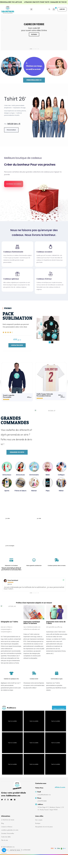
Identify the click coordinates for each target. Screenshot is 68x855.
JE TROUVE (34, 44)
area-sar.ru (4, 627)
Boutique (37, 823)
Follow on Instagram (59, 709)
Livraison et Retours (6, 827)
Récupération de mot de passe (44, 827)
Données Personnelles (7, 833)
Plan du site (4, 840)
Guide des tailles (6, 837)
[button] (62, 9)
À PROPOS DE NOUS (7, 820)
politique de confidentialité (23, 850)
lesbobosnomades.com (33, 627)
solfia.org (59, 627)
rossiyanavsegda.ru (6, 629)
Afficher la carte (60, 787)
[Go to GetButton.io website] (4, 853)
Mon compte (38, 820)
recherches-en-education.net (31, 629)
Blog (2, 823)
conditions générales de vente (9, 830)
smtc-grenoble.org (51, 627)
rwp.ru (25, 627)
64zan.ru (9, 627)
